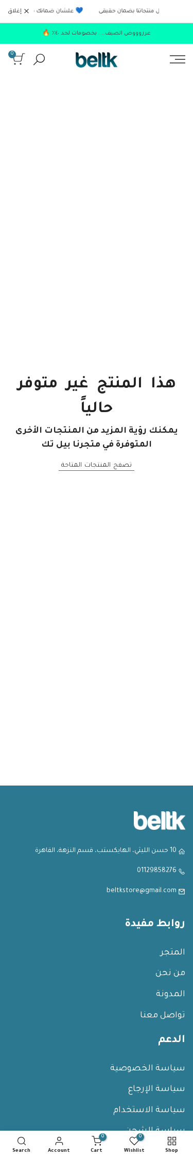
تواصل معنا (162, 1015)
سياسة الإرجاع (156, 1089)
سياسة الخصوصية (147, 1068)
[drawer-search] (39, 59)
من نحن (170, 973)
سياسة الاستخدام (149, 1110)
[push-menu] (177, 59)
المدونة (170, 994)
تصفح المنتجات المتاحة (96, 465)
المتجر (173, 953)
